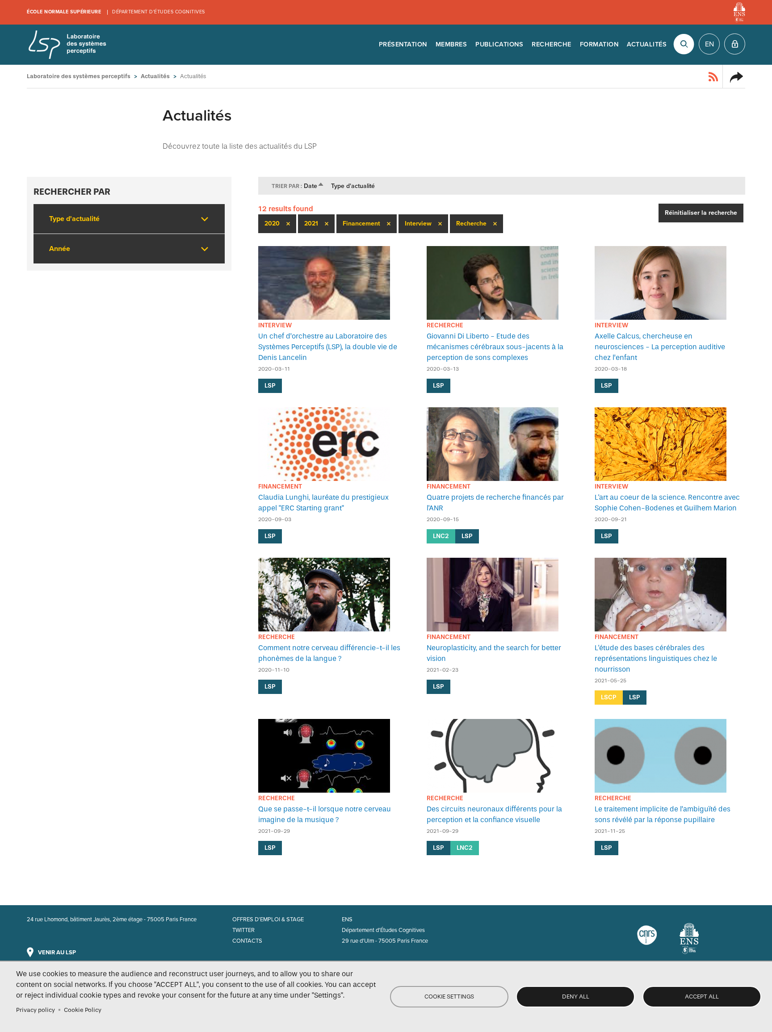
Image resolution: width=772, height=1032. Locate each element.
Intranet (734, 43)
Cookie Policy (82, 1010)
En (709, 44)
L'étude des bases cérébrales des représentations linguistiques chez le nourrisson (656, 658)
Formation (599, 44)
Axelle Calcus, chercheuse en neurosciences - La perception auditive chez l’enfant (660, 347)
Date (314, 186)
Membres (451, 44)
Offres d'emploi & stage (268, 919)
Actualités (647, 44)
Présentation (403, 44)
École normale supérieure (64, 12)
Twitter (243, 930)
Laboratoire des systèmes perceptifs (67, 45)
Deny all (575, 996)
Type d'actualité (353, 186)
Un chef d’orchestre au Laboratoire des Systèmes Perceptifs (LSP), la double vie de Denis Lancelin (327, 347)
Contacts (247, 940)
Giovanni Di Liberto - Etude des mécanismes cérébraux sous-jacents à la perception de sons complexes (495, 347)
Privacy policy (35, 1010)
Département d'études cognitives (158, 12)
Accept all (702, 996)
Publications (499, 44)
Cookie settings (449, 996)
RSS (713, 76)
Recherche (551, 44)
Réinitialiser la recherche (701, 213)
